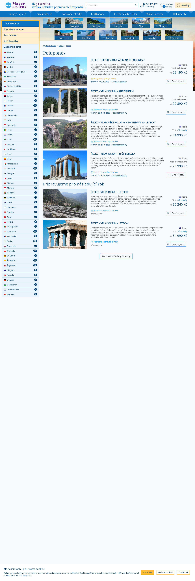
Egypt (21, 96)
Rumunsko (21, 236)
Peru (21, 217)
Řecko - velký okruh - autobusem (112, 91)
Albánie (21, 52)
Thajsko (21, 270)
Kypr (21, 154)
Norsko (21, 212)
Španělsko (21, 260)
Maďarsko (21, 168)
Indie (21, 120)
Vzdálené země (154, 14)
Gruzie (21, 110)
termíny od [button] (109, 113)
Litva (21, 159)
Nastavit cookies (165, 572)
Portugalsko (21, 226)
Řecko (21, 241)
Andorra (21, 57)
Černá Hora (21, 81)
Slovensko (21, 246)
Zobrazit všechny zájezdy (116, 256)
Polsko (21, 221)
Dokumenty (179, 14)
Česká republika (21, 86)
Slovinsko (21, 251)
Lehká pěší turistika (125, 14)
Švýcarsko (21, 265)
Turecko (21, 275)
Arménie (21, 62)
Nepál (21, 202)
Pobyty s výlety (17, 14)
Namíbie (21, 192)
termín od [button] (109, 81)
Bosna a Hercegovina (21, 71)
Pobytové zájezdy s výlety (104, 78)
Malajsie (21, 173)
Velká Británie (21, 289)
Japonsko (21, 144)
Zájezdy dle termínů (14, 29)
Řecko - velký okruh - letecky (109, 192)
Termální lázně (43, 14)
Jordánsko (21, 149)
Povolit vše (147, 572)
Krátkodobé (98, 14)
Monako (21, 188)
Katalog (185, 5)
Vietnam (21, 294)
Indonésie (21, 125)
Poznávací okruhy (72, 14)
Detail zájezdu (178, 81)
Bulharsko (21, 76)
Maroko (21, 183)
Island (21, 134)
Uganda (21, 280)
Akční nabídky (11, 41)
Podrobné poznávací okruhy (105, 109)
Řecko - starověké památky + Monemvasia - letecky (123, 122)
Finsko (21, 100)
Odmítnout (183, 572)
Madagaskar (21, 163)
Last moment (10, 35)
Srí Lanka (21, 255)
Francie (21, 105)
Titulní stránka (11, 23)
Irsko (21, 129)
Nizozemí (21, 207)
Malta (21, 178)
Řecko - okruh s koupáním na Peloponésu (118, 60)
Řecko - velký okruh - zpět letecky (113, 153)
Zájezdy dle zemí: (12, 46)
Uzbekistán (21, 284)
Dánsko (21, 91)
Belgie (21, 66)
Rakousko (21, 231)
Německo (21, 197)
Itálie (21, 139)
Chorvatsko (21, 115)
